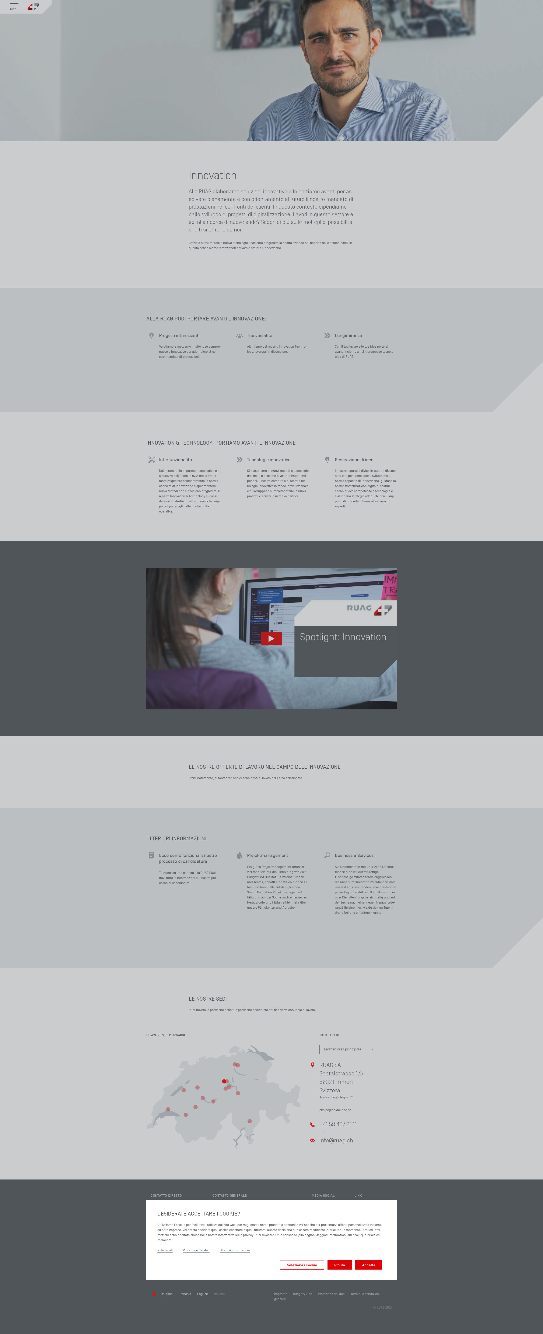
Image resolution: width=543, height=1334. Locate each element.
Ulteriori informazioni (235, 1250)
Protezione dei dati (196, 1250)
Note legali (165, 1250)
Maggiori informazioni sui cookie (338, 1235)
